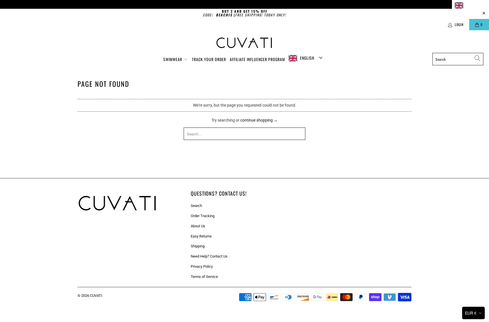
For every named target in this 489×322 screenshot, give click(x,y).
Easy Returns (201, 236)
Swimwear (173, 59)
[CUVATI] (245, 43)
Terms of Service (204, 277)
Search (196, 206)
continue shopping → (259, 120)
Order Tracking (203, 216)
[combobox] (470, 5)
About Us (198, 226)
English (472, 5)
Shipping (198, 246)
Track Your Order (209, 59)
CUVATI (96, 295)
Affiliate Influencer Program (257, 59)
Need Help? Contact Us (209, 256)
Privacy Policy (202, 266)
